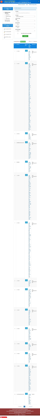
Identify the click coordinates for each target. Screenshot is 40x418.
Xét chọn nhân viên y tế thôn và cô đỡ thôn (30, 136)
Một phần (26, 51)
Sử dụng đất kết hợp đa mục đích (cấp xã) (30, 346)
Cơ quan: (17, 15)
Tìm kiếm (25, 36)
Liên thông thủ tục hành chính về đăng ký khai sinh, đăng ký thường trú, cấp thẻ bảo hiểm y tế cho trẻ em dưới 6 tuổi (30, 150)
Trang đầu (19, 406)
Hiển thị (30, 41)
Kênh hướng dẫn (22, 4)
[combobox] (25, 16)
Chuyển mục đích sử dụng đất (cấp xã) (30, 283)
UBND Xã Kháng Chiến (9, 1)
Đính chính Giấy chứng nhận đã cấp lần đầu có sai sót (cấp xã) (30, 358)
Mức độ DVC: (18, 22)
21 (4, 32)
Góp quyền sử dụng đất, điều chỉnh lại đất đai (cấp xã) (29, 55)
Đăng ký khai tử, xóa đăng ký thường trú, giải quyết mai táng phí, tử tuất (30, 167)
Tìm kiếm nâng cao (17, 8)
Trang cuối (30, 406)
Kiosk (27, 4)
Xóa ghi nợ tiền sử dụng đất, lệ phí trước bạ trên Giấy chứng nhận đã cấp (30, 399)
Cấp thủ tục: (18, 26)
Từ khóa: (17, 11)
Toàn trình (26, 394)
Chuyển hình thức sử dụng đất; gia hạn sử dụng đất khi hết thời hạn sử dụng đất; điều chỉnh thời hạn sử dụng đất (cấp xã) (30, 298)
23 (4, 37)
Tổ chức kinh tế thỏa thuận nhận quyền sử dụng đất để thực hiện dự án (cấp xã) (30, 334)
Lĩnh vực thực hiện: (18, 19)
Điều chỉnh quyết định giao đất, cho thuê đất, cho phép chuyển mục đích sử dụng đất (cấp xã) (30, 317)
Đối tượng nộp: (18, 29)
